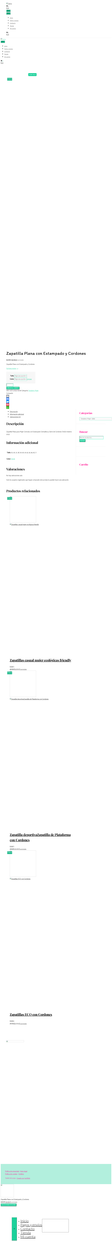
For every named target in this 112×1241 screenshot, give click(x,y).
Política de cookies (11, 1174)
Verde (13, 459)
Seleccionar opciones (8, 1205)
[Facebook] (56, 399)
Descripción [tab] (14, 411)
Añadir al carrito (13, 388)
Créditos (21, 1174)
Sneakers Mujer (33, 390)
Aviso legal (23, 1171)
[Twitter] (56, 401)
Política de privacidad (12, 1171)
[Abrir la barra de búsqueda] (7, 8)
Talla (12, 376)
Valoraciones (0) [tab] (15, 417)
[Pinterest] (56, 404)
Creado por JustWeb (23, 1178)
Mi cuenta (13, 28)
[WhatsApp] (56, 407)
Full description (11, 368)
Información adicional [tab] (17, 414)
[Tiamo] (3, 39)
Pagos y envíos (14, 20)
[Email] (56, 396)
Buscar (82, 441)
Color (12, 379)
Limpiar (29, 379)
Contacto (12, 23)
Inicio (11, 18)
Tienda (12, 26)
